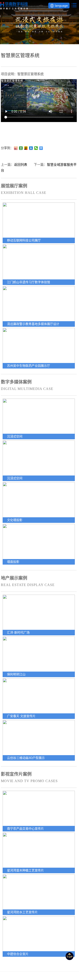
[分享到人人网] (31, 148)
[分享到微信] (36, 148)
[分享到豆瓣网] (21, 148)
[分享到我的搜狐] (26, 148)
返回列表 (20, 164)
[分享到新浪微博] (16, 148)
